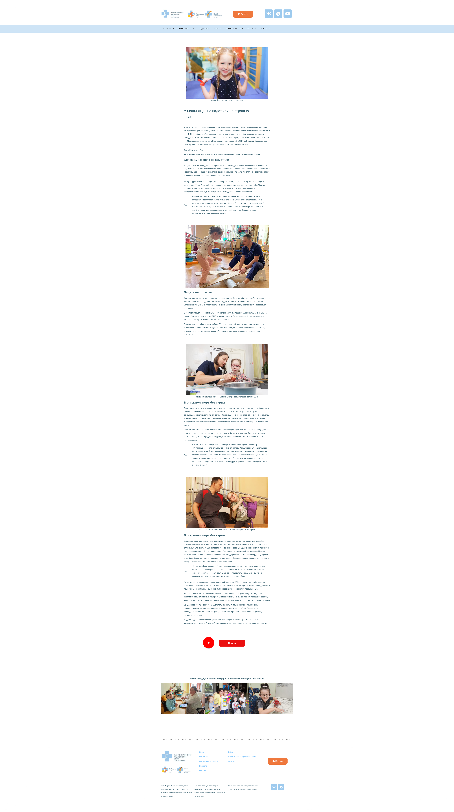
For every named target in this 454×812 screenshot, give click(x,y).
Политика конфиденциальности (242, 757)
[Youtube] (288, 13)
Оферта (231, 752)
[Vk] (269, 13)
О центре (167, 29)
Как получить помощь (208, 761)
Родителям (204, 29)
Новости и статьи (234, 29)
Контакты (265, 29)
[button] (243, 14)
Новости (203, 766)
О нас (201, 752)
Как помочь (204, 757)
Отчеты (217, 29)
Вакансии (251, 29)
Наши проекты (185, 29)
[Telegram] (278, 13)
